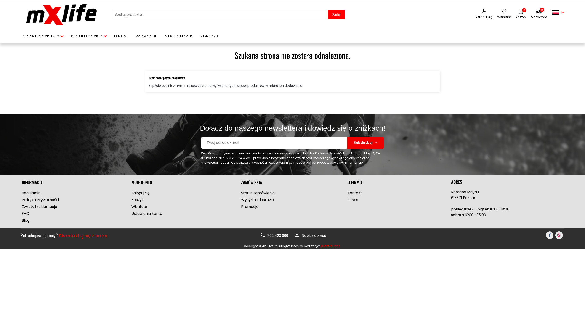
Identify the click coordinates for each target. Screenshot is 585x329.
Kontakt (355, 193)
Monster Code (330, 246)
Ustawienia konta (146, 213)
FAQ (25, 213)
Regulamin (31, 193)
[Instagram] (559, 235)
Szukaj (336, 14)
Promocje (249, 206)
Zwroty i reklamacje (39, 206)
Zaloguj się (484, 17)
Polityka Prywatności (40, 199)
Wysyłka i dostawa (257, 199)
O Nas (353, 199)
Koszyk (137, 199)
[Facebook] (549, 235)
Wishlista (504, 17)
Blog (25, 220)
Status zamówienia (258, 193)
